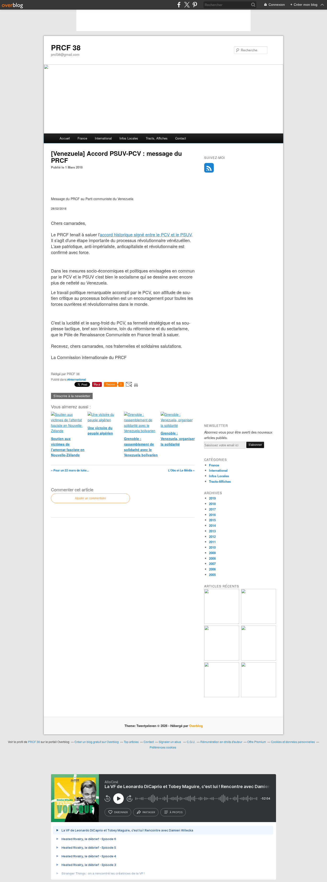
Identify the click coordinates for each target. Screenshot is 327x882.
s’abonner (121, 812)
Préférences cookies (163, 747)
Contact (180, 138)
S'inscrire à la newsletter (71, 396)
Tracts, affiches (157, 138)
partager (148, 812)
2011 (212, 542)
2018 (212, 503)
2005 (212, 574)
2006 (212, 569)
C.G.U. (191, 742)
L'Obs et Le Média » (181, 470)
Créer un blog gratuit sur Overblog (96, 742)
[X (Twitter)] (187, 4)
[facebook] (179, 4)
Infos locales (128, 138)
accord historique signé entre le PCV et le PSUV (146, 234)
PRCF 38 (66, 47)
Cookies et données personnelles (293, 742)
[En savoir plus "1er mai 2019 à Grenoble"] (221, 622)
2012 (212, 536)
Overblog (196, 725)
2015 (212, 520)
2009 (212, 553)
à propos (176, 812)
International (103, 138)
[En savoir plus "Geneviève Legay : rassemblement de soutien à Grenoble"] (221, 696)
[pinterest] (195, 4)
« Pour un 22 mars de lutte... (70, 470)
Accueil (65, 138)
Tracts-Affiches (220, 481)
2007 (212, 563)
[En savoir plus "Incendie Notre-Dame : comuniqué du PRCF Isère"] (258, 622)
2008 (212, 558)
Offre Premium (256, 742)
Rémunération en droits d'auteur (221, 742)
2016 (212, 514)
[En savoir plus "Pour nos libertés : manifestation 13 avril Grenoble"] (221, 659)
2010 (212, 547)
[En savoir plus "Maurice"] (258, 659)
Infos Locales (219, 476)
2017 (212, 509)
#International (76, 379)
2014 (212, 525)
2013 (212, 531)
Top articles (131, 742)
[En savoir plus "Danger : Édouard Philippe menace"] (258, 696)
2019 (212, 498)
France (82, 138)
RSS (209, 168)
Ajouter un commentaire (90, 498)
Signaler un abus (170, 742)
